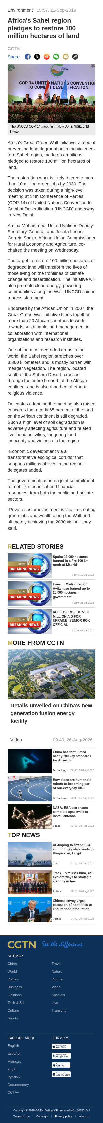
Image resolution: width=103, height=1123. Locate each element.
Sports (13, 1018)
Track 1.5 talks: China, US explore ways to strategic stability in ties (72, 877)
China (12, 964)
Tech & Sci (16, 1003)
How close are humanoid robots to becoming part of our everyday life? (72, 784)
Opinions (15, 995)
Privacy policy (64, 1116)
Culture (13, 1010)
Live (55, 1003)
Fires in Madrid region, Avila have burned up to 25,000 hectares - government (71, 590)
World (12, 971)
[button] (14, 692)
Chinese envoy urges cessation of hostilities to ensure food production (72, 905)
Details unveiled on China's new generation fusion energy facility (51, 713)
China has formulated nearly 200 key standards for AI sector (72, 756)
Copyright (42, 1116)
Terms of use (22, 1116)
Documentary (18, 1085)
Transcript (60, 1010)
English (13, 1046)
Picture (57, 979)
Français (15, 1061)
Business (15, 987)
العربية (13, 1069)
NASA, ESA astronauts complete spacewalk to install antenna (70, 812)
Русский (14, 1077)
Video (56, 987)
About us (84, 1116)
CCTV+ (13, 1092)
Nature (57, 971)
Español (14, 1053)
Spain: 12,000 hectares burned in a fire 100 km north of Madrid (71, 561)
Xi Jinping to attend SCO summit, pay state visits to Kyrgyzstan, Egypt (73, 849)
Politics (13, 979)
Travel (57, 964)
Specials (58, 995)
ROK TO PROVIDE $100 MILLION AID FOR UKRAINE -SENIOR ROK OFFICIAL (71, 618)
